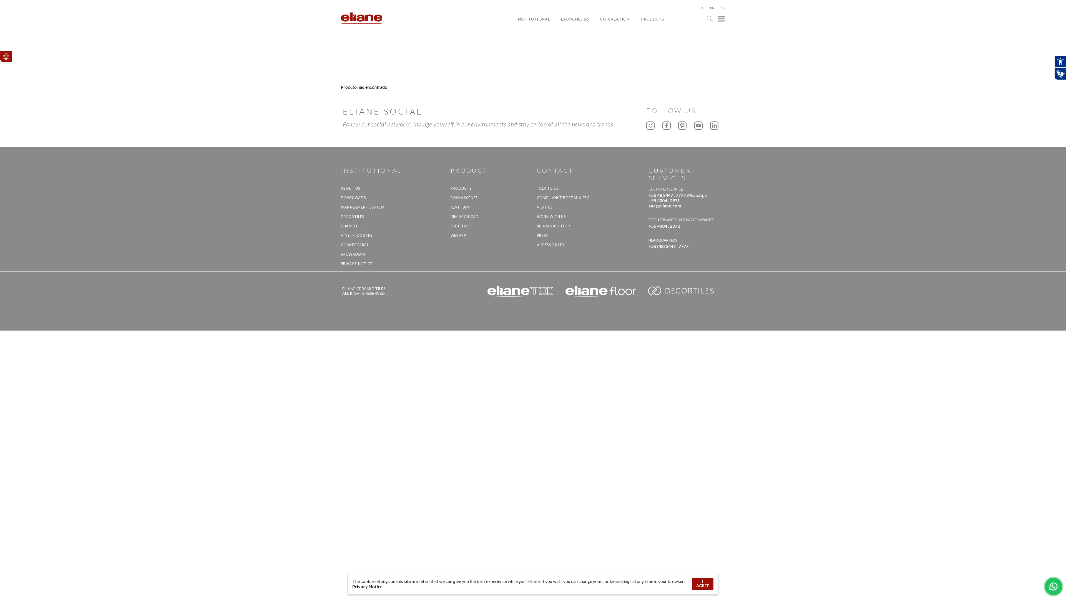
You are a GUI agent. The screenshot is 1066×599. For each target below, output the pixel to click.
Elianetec (351, 226)
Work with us (551, 216)
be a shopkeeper (553, 226)
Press (542, 235)
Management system (362, 207)
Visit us (545, 207)
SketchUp (460, 226)
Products (652, 19)
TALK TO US (548, 188)
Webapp (458, 235)
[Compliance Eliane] (6, 56)
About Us (350, 188)
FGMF (610, 38)
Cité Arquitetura (624, 31)
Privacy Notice (357, 264)
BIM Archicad (465, 216)
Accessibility (550, 245)
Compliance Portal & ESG (563, 198)
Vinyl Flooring (356, 235)
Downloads (353, 198)
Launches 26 (575, 19)
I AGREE (702, 583)
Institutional (533, 19)
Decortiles (352, 216)
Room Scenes (464, 198)
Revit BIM (460, 207)
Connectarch (355, 245)
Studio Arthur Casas (628, 44)
